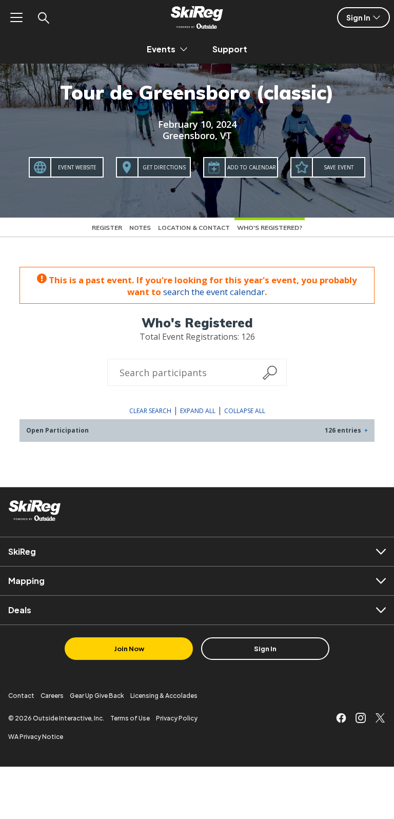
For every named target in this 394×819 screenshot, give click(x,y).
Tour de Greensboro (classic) (197, 92)
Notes (140, 227)
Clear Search (150, 410)
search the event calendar (214, 292)
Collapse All (244, 410)
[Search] (43, 17)
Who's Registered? (269, 227)
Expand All (197, 410)
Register (107, 227)
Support (229, 49)
